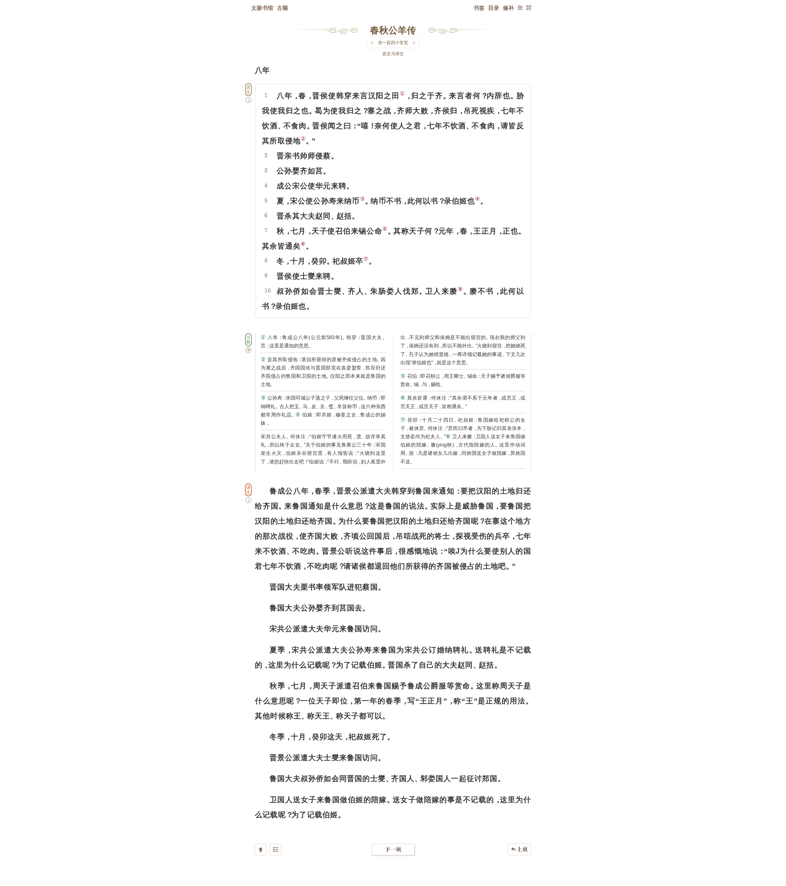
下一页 (393, 849)
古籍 (282, 7)
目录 (493, 7)
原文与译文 (393, 53)
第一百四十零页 (393, 42)
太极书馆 (262, 7)
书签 (478, 7)
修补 (508, 7)
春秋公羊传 (393, 29)
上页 (519, 849)
